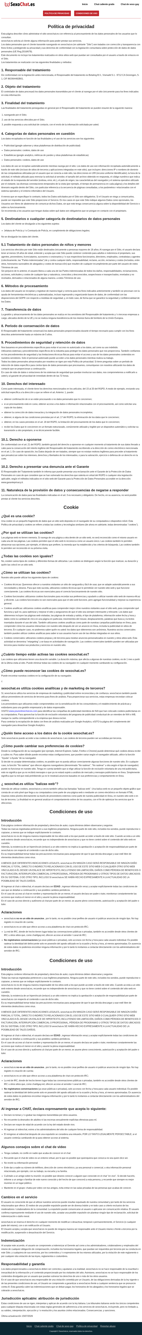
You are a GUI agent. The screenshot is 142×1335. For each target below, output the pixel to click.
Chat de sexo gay (130, 4)
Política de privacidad (57, 13)
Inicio (85, 4)
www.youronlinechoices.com (23, 711)
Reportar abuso (108, 1326)
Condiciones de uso (86, 13)
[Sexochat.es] (20, 4)
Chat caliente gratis (104, 4)
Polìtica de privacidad (86, 1326)
